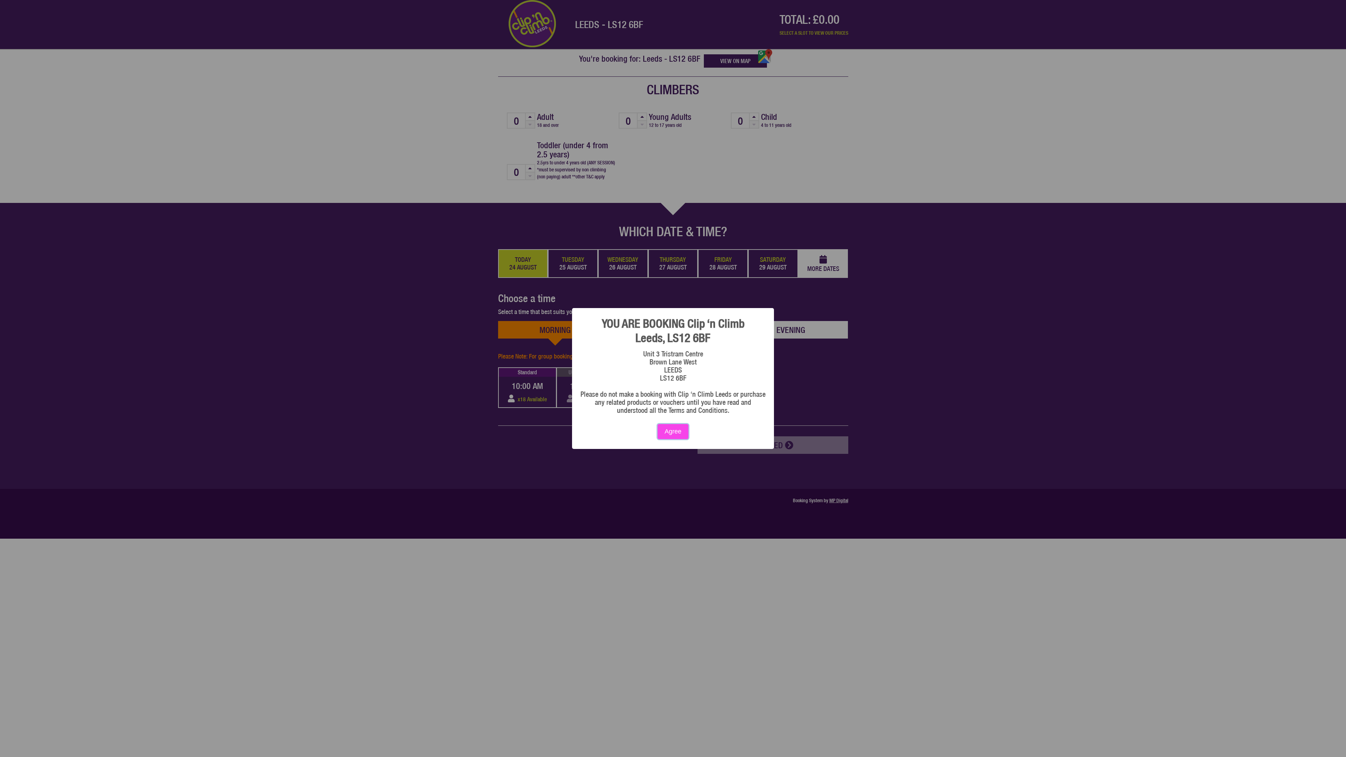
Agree (673, 431)
